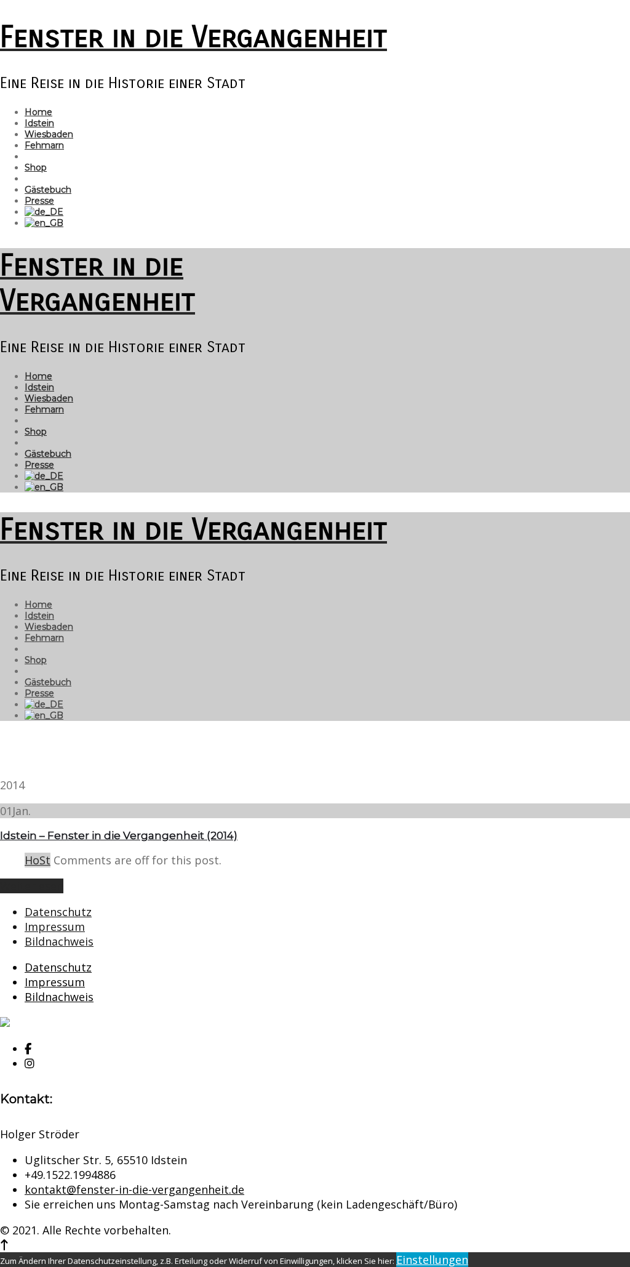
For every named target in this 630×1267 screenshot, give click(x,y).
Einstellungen (432, 1259)
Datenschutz (58, 911)
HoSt (37, 860)
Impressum (55, 926)
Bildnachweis (59, 941)
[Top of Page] (4, 1244)
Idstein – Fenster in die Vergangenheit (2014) (118, 835)
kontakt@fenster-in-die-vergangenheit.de (134, 1189)
